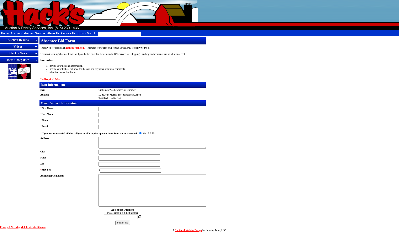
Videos (18, 46)
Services (40, 33)
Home (5, 33)
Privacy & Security (10, 227)
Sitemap (41, 227)
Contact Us (68, 33)
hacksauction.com (75, 47)
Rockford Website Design (188, 230)
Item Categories (18, 59)
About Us (53, 33)
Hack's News (18, 53)
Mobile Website (29, 227)
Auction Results (18, 40)
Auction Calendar (22, 33)
